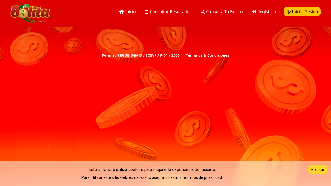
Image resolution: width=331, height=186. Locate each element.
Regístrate (267, 11)
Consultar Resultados (171, 11)
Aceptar (318, 169)
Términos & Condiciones (207, 55)
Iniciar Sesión (305, 11)
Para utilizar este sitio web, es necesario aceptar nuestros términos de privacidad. (152, 177)
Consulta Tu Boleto (224, 11)
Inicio (130, 11)
